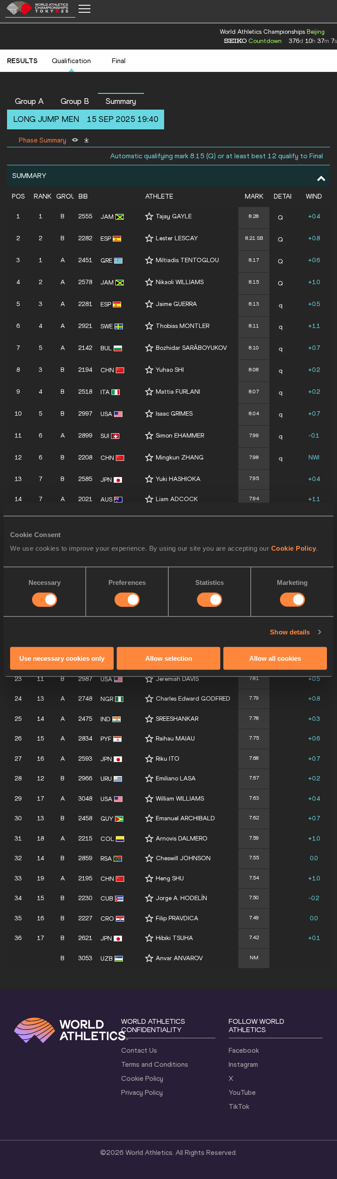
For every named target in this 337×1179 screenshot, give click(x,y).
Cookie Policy (293, 548)
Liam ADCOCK (177, 499)
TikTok (239, 1106)
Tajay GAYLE (174, 216)
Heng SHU (170, 878)
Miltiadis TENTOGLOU (187, 260)
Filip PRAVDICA (177, 918)
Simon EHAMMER (180, 435)
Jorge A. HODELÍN (181, 898)
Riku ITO (167, 758)
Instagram (243, 1064)
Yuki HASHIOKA (178, 479)
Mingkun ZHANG (180, 457)
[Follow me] (149, 216)
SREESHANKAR (177, 719)
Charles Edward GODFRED (193, 698)
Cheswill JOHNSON (183, 858)
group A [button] (29, 101)
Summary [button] (121, 101)
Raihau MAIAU (175, 738)
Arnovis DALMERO (182, 838)
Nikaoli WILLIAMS (180, 282)
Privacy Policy (142, 1092)
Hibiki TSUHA (174, 938)
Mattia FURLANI (178, 391)
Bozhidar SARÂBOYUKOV (191, 348)
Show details (290, 631)
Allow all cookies (275, 658)
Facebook (244, 1050)
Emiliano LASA (176, 778)
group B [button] (75, 101)
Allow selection (168, 658)
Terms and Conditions (154, 1064)
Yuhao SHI (170, 370)
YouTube (242, 1092)
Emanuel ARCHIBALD (185, 818)
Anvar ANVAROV (179, 958)
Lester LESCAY (177, 238)
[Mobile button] (84, 9)
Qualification (71, 61)
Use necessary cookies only (61, 658)
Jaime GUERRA (176, 304)
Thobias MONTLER (182, 326)
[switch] (127, 599)
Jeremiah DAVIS (177, 679)
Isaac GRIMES (174, 413)
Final (118, 61)
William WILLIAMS (180, 798)
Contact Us (139, 1050)
